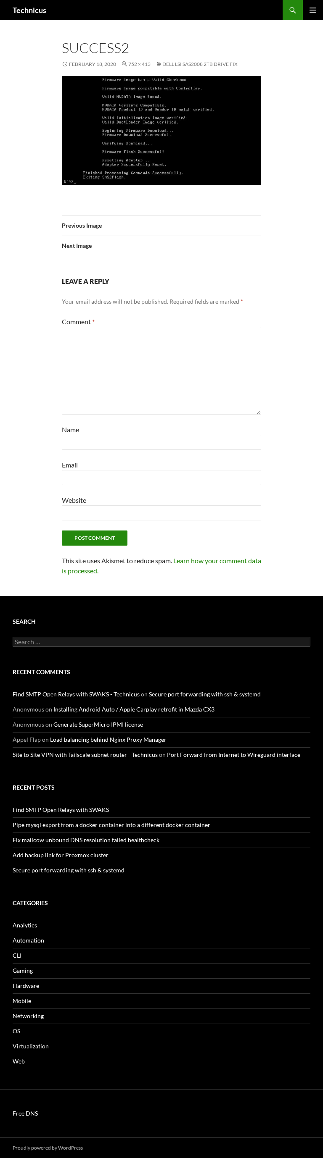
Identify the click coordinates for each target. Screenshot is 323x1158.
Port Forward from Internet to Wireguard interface (233, 754)
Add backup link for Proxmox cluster (61, 855)
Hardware (26, 985)
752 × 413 (139, 64)
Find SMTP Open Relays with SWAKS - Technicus (76, 694)
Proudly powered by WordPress (48, 1148)
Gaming (23, 970)
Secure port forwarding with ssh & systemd (205, 694)
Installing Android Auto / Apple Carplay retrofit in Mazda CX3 (133, 709)
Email (70, 465)
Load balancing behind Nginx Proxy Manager (108, 739)
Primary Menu (313, 10)
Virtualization (31, 1046)
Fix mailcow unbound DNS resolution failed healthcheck (86, 839)
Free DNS (25, 1113)
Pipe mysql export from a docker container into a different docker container (111, 824)
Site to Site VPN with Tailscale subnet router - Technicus (85, 754)
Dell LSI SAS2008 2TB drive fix (200, 64)
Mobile (22, 1000)
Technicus (29, 10)
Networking (28, 1015)
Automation (28, 940)
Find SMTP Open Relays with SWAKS (61, 809)
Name (70, 429)
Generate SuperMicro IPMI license (98, 724)
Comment (78, 322)
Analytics (25, 925)
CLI (17, 955)
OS (16, 1031)
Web (19, 1061)
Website (74, 500)
